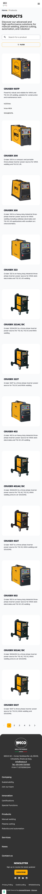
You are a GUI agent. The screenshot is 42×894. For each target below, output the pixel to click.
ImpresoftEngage (24, 890)
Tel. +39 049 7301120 (21, 764)
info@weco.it (21, 762)
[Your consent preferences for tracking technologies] (4, 892)
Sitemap (34, 890)
